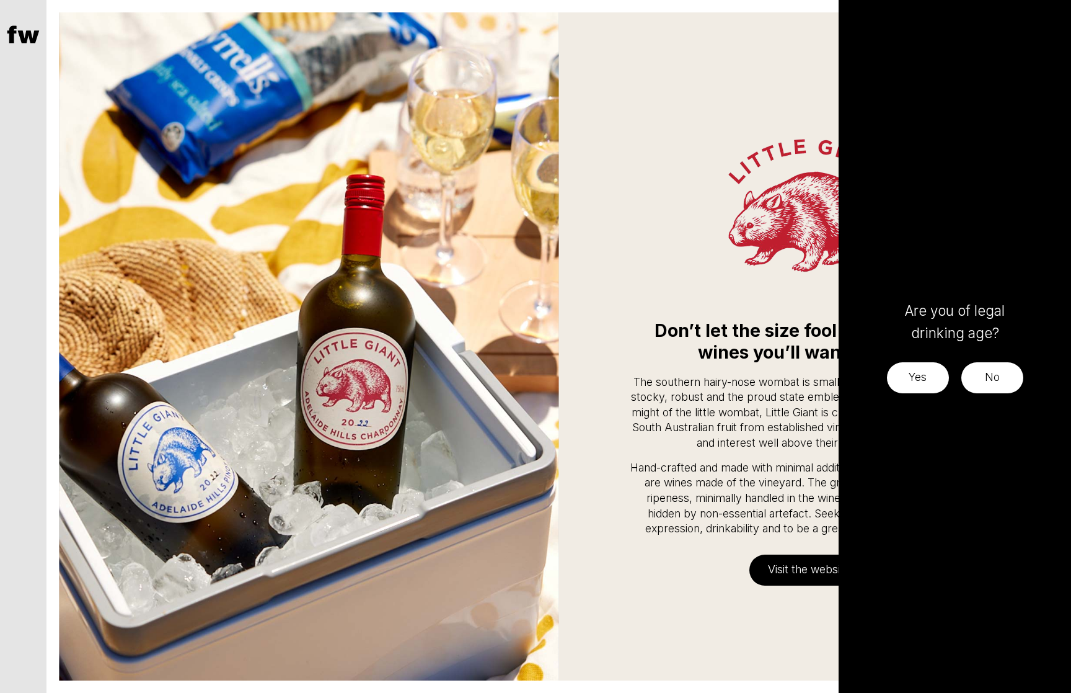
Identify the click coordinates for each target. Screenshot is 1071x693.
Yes (918, 376)
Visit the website (809, 569)
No (992, 376)
